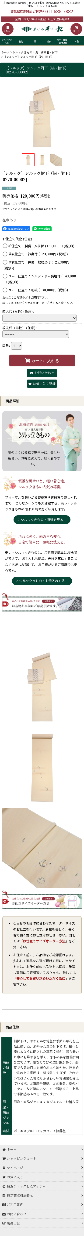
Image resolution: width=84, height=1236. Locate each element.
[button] (8, 29)
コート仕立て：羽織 (38, 290)
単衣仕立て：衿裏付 (38, 254)
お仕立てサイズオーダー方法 (34, 303)
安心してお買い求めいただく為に (40, 978)
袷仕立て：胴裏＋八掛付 (41, 246)
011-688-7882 (59, 11)
